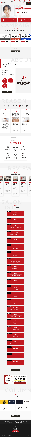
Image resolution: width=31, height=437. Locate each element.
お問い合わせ (16, 431)
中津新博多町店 (14, 321)
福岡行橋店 (14, 301)
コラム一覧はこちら (16, 415)
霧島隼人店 (14, 342)
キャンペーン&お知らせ (24, 1)
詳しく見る (7, 91)
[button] (14, 48)
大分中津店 (14, 315)
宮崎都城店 (13, 328)
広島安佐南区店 (14, 233)
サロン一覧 (29, 1)
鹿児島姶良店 (14, 355)
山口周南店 (14, 267)
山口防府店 (14, 260)
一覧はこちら (16, 51)
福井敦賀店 (14, 226)
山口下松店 (13, 281)
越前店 (13, 220)
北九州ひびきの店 (14, 308)
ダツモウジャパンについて (14, 1)
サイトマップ (9, 435)
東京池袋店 (13, 213)
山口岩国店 (14, 288)
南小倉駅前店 (14, 295)
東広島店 (14, 240)
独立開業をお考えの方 (19, 422)
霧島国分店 (14, 335)
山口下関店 (13, 247)
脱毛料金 (20, 1)
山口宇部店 (14, 274)
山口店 (13, 253)
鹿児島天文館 (14, 362)
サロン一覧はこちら (16, 370)
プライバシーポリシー (3, 435)
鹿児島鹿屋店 (14, 349)
